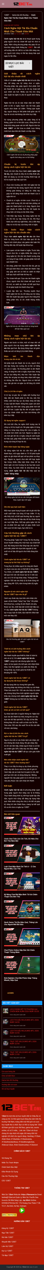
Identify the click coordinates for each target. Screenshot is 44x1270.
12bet (24, 1267)
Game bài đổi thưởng (20, 15)
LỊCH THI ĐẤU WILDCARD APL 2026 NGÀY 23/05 (24, 1032)
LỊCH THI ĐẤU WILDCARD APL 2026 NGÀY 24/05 (24, 1021)
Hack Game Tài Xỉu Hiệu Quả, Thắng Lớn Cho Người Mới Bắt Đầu (21, 923)
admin (26, 34)
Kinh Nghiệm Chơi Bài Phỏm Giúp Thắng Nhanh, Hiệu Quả (20, 979)
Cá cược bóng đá (8, 1071)
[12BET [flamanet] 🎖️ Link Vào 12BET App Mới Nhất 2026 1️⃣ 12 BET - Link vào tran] (23, 4)
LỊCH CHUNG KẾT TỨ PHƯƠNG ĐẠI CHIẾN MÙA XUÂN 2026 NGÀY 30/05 (24, 1010)
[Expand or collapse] (29, 63)
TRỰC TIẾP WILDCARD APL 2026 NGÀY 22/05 (23, 1042)
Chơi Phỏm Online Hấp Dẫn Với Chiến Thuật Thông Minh (19, 951)
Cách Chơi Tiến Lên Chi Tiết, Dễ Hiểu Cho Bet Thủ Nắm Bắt (21, 840)
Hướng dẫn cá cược (9, 1085)
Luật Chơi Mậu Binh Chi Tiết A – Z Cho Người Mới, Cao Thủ (20, 868)
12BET (6, 15)
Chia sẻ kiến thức (8, 1076)
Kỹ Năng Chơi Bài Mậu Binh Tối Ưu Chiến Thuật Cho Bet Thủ (20, 895)
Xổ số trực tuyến (8, 1089)
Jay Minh (26, 1200)
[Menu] (3, 4)
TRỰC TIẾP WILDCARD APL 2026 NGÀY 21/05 (23, 1053)
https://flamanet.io (29, 1194)
